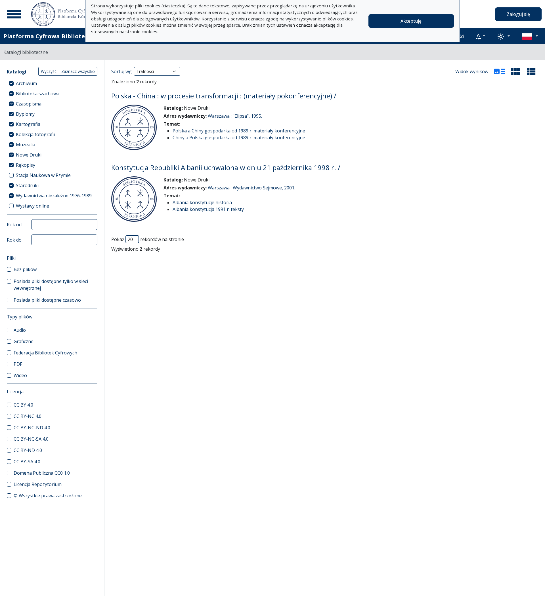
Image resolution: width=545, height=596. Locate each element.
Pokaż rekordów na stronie (147, 239)
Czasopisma (28, 104)
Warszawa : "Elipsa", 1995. (235, 116)
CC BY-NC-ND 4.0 (32, 427)
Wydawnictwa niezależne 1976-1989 (54, 196)
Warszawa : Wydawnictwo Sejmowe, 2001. (251, 188)
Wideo (20, 375)
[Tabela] (531, 71)
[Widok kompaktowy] (515, 71)
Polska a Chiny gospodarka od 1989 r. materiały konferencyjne (239, 131)
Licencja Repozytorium (38, 484)
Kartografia (28, 124)
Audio (20, 330)
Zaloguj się (518, 14)
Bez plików (25, 269)
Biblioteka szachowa (37, 93)
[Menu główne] (13, 14)
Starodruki (27, 185)
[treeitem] (52, 83)
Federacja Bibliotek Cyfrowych (45, 353)
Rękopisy (25, 165)
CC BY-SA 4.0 (27, 461)
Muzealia (25, 144)
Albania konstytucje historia (202, 202)
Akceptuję (411, 21)
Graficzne (23, 341)
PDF (18, 364)
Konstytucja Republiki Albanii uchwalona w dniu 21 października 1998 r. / (225, 167)
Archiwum (26, 83)
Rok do (14, 240)
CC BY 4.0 (23, 405)
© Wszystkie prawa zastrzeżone (48, 496)
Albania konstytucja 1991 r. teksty (208, 209)
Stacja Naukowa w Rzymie (43, 175)
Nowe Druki (28, 155)
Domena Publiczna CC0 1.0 (42, 473)
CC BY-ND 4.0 (28, 450)
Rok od (14, 224)
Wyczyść (48, 71)
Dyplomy (25, 114)
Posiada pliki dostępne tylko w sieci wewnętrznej (51, 284)
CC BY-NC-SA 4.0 (31, 439)
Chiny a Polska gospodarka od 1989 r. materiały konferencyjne (239, 137)
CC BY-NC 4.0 (27, 416)
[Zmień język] (530, 36)
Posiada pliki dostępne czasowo (47, 300)
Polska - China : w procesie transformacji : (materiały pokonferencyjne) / (223, 95)
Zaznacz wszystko (78, 71)
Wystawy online (32, 206)
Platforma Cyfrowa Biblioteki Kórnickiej (62, 36)
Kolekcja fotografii (35, 134)
